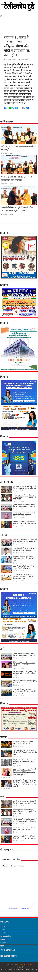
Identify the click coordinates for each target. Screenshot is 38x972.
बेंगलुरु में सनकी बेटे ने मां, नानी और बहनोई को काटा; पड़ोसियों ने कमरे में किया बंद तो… (24, 761)
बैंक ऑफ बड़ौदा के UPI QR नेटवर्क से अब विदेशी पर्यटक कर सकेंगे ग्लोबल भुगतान (24, 673)
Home (2, 926)
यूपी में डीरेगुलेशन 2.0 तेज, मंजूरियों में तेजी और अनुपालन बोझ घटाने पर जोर (24, 487)
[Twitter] (17, 967)
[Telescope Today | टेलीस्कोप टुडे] (19, 5)
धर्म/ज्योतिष (3, 942)
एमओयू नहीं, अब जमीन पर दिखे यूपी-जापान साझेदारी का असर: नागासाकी (16, 178)
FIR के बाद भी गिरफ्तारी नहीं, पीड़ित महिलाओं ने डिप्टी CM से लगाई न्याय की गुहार (25, 752)
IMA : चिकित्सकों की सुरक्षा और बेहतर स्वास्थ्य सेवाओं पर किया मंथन (25, 567)
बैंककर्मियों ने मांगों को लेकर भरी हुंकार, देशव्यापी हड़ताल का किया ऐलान (25, 681)
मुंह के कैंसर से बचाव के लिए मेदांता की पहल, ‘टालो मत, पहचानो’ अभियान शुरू (25, 540)
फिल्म (2, 946)
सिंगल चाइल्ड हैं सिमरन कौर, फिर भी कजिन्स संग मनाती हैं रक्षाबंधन (24, 514)
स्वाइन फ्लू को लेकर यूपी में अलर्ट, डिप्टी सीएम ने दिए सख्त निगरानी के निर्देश (24, 559)
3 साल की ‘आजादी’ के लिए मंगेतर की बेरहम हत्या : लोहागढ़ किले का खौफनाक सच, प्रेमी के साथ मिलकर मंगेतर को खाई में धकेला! (24, 772)
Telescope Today (11, 59)
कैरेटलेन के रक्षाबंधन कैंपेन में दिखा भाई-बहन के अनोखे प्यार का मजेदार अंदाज (24, 664)
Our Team (4, 933)
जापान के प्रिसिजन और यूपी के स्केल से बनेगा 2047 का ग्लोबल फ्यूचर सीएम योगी (17, 209)
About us (3, 929)
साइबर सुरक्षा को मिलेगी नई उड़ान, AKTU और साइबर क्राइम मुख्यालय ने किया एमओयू (24, 497)
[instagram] (22, 967)
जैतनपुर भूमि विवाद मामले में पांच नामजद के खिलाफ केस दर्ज (23, 742)
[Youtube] (20, 967)
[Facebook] (15, 967)
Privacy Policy (5, 936)
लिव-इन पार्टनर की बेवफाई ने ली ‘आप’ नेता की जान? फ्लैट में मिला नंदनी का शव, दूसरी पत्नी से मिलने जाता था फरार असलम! (25, 783)
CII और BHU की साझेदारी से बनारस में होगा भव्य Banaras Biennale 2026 (24, 505)
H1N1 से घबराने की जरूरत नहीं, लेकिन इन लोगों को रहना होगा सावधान (24, 549)
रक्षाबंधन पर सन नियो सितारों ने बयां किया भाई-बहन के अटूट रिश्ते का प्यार (24, 522)
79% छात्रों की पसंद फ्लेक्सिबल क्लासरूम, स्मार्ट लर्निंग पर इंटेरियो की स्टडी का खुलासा (24, 691)
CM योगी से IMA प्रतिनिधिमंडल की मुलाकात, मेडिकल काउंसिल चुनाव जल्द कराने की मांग (23, 576)
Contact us (4, 939)
